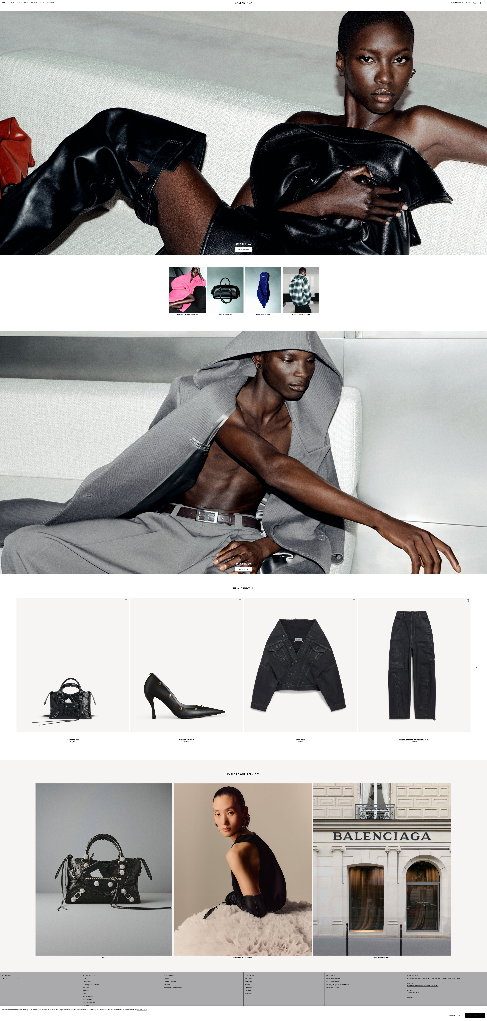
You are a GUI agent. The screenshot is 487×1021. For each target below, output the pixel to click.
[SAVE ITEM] (126, 600)
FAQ (84, 979)
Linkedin (248, 991)
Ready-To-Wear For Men (301, 315)
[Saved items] (479, 3)
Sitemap (86, 1006)
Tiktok (247, 985)
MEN (42, 3)
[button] (476, 667)
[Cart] (484, 3)
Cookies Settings (89, 1002)
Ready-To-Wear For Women (187, 315)
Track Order (87, 982)
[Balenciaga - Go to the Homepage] (243, 3)
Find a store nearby (333, 982)
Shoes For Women (263, 315)
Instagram (248, 982)
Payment (86, 991)
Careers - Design (170, 982)
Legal (84, 993)
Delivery (86, 988)
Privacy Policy (88, 997)
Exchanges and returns (91, 985)
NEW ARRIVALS (8, 3)
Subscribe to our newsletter (11, 979)
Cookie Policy (87, 1000)
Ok (475, 1016)
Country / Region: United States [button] (337, 985)
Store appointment (333, 979)
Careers (166, 979)
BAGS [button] (26, 3)
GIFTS (18, 3)
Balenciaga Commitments (173, 988)
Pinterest (248, 988)
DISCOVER (50, 3)
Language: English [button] (332, 988)
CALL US (413, 991)
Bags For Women (225, 315)
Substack (248, 993)
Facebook (248, 979)
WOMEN (34, 3)
